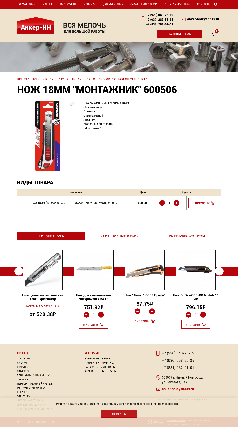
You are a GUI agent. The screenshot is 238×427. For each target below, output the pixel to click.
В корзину (201, 203)
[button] (46, 125)
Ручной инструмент (98, 358)
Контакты (203, 4)
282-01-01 (159, 24)
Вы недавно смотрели (187, 235)
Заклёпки (23, 358)
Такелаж (22, 379)
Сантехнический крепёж (33, 375)
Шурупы (22, 367)
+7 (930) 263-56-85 (178, 360)
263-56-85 (159, 19)
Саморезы (24, 371)
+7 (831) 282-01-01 (178, 368)
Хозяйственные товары (100, 371)
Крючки (22, 392)
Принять (119, 414)
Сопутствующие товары (119, 235)
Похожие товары (51, 235)
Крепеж (48, 4)
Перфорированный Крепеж (35, 383)
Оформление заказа (143, 4)
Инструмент (68, 4)
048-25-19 (159, 15)
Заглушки (23, 396)
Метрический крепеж (31, 388)
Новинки (90, 4)
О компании (27, 4)
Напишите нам (179, 34)
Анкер (35, 25)
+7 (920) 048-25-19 (178, 353)
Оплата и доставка (177, 4)
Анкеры (22, 362)
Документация (113, 4)
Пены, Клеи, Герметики (100, 362)
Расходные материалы (100, 367)
